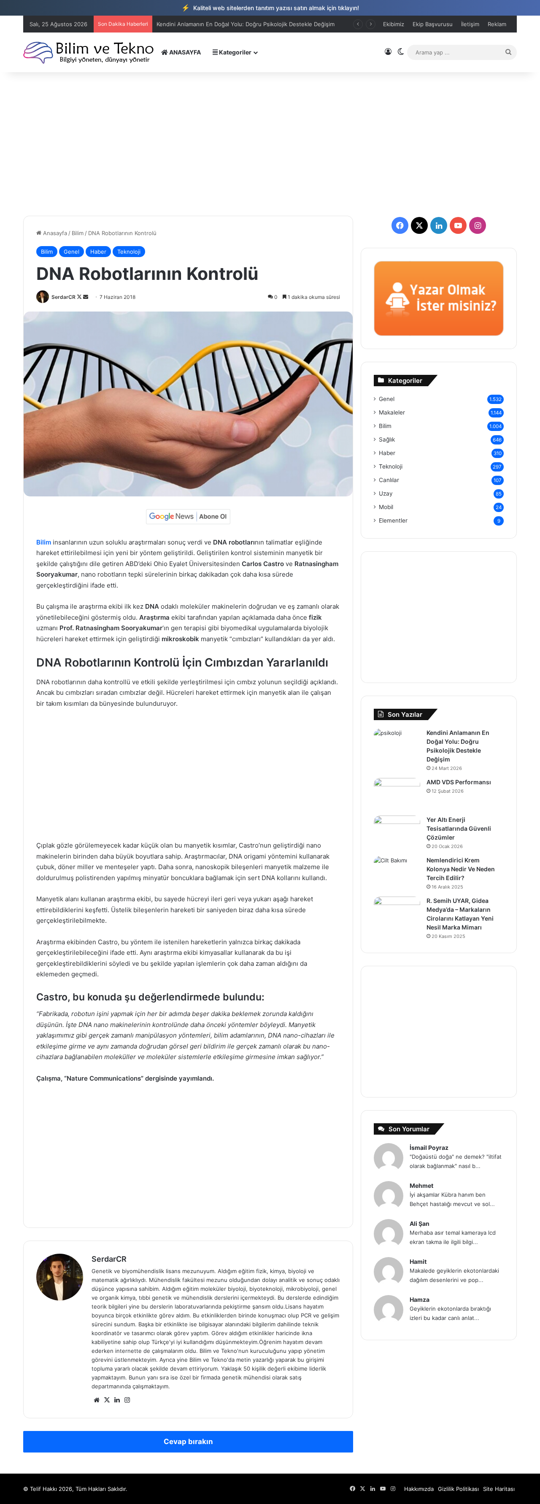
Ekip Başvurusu (433, 24)
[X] (107, 1400)
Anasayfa (54, 233)
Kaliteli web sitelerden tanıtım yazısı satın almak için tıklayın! (270, 7)
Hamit (418, 1261)
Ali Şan (419, 1223)
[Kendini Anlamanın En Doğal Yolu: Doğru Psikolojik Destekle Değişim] (397, 744)
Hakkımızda (419, 1488)
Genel (71, 251)
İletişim (470, 24)
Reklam (497, 24)
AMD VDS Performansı (459, 782)
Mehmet (421, 1185)
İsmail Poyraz (429, 1147)
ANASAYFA (184, 52)
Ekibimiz (393, 24)
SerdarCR (63, 297)
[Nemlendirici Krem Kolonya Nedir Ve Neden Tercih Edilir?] (397, 872)
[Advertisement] (270, 144)
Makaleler (392, 412)
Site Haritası (499, 1488)
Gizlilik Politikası (458, 1488)
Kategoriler (234, 52)
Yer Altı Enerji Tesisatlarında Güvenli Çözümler (459, 828)
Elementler (393, 520)
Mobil (386, 507)
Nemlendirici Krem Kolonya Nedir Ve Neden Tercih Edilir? (461, 868)
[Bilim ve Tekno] (89, 52)
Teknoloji (128, 251)
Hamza (419, 1299)
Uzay (386, 493)
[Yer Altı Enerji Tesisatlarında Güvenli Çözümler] (397, 831)
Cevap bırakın (188, 1441)
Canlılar (389, 480)
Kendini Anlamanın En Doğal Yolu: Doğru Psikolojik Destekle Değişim (246, 24)
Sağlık (387, 439)
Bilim (78, 233)
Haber (98, 251)
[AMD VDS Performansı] (397, 794)
